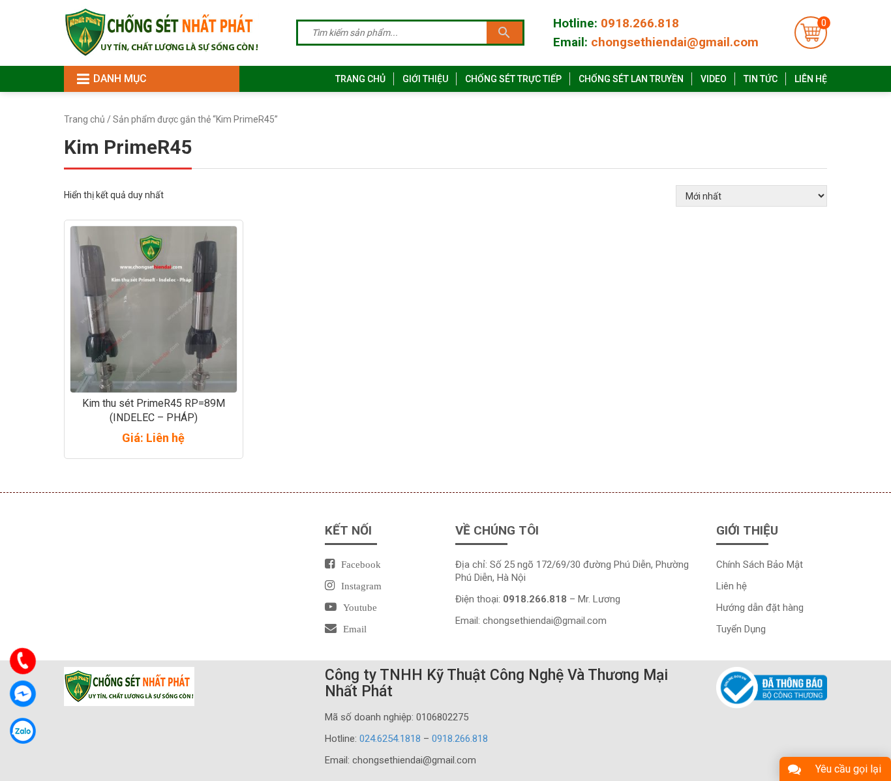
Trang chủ (360, 79)
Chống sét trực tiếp (513, 79)
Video (714, 79)
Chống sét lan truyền (631, 79)
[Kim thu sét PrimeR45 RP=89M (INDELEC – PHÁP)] (153, 309)
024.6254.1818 (390, 738)
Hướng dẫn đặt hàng (760, 607)
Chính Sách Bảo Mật (759, 564)
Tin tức (761, 79)
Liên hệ (810, 79)
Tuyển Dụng (741, 629)
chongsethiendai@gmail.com (675, 42)
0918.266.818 (640, 23)
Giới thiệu (425, 79)
